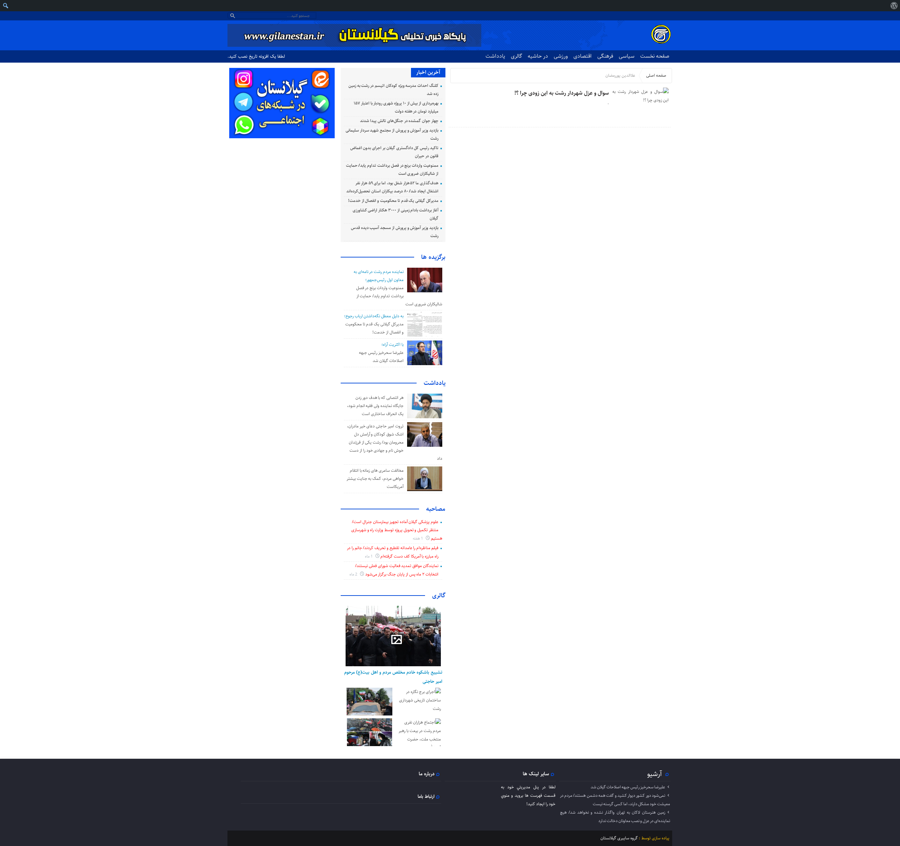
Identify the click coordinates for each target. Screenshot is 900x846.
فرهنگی (605, 56)
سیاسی (627, 56)
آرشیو (654, 774)
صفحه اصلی (656, 75)
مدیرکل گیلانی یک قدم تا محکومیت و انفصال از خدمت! (393, 200)
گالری (516, 56)
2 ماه (353, 574)
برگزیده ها (433, 257)
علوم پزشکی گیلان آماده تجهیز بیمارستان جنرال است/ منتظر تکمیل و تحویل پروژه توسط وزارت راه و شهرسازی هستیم (396, 530)
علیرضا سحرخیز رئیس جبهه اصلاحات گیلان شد (628, 787)
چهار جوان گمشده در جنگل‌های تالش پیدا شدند (399, 120)
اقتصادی (582, 56)
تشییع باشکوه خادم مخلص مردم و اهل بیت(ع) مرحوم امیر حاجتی (393, 677)
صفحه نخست (654, 56)
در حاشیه (538, 56)
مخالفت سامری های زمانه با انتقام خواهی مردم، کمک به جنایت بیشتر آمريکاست (375, 478)
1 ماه (369, 556)
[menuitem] (894, 5)
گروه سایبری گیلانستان (619, 838)
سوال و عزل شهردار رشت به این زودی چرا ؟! (561, 93)
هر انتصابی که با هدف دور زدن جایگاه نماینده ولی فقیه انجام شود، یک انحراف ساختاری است (375, 405)
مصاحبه (435, 509)
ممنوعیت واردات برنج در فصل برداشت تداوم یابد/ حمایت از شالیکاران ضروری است (399, 296)
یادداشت (495, 56)
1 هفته (418, 538)
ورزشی (561, 56)
